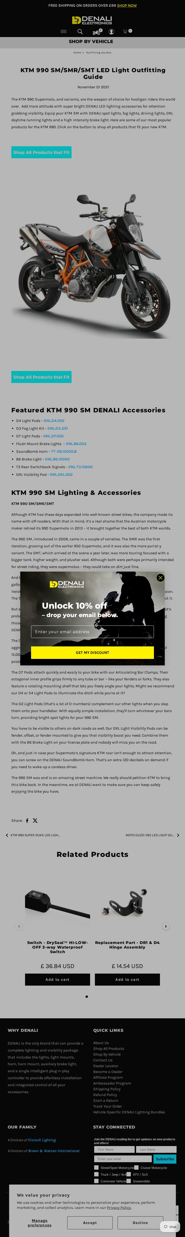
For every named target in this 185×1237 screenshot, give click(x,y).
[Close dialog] (160, 578)
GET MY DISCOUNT (92, 652)
